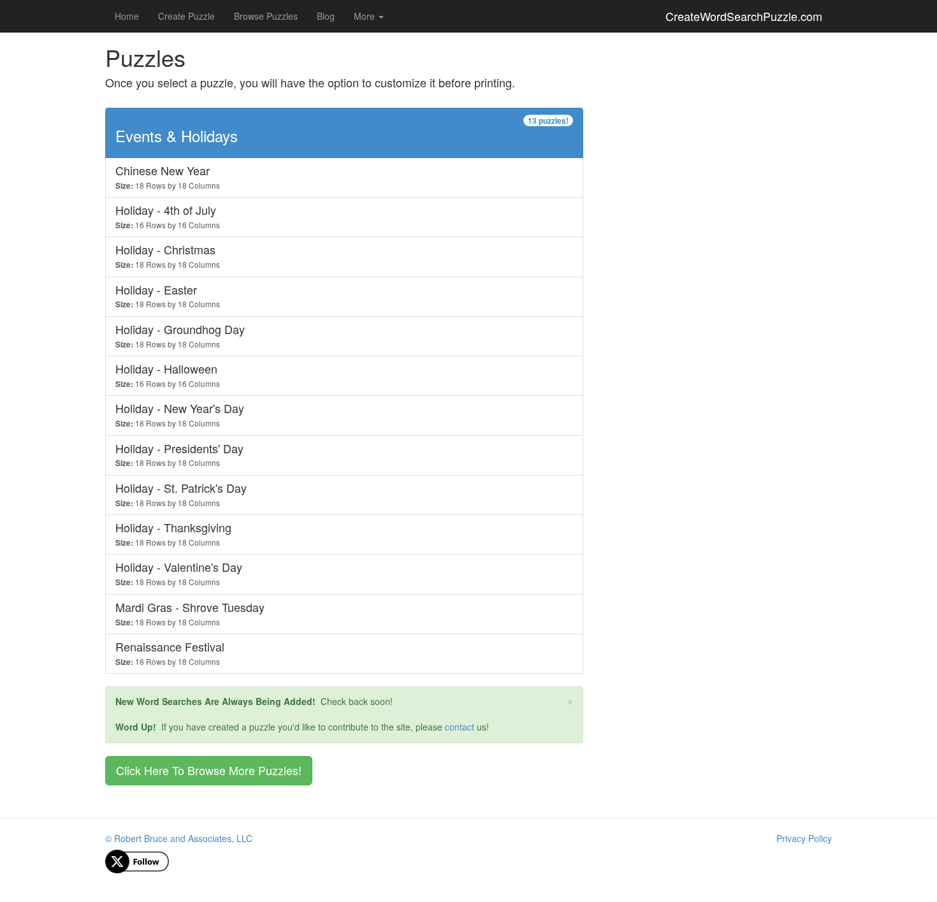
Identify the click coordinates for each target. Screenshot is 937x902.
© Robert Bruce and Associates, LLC (178, 838)
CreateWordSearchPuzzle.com (743, 16)
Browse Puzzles (266, 16)
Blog (326, 16)
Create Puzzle (186, 16)
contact (459, 726)
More (365, 16)
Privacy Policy (804, 838)
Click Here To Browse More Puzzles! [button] (208, 770)
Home (127, 16)
